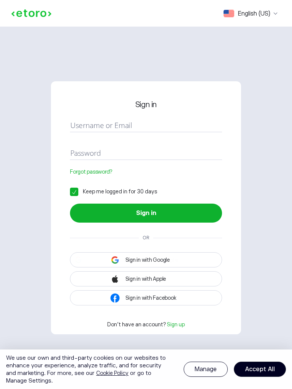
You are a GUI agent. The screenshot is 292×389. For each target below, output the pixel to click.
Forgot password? (91, 172)
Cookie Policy (112, 373)
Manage (206, 369)
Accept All (260, 369)
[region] (146, 369)
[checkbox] (113, 191)
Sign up (176, 324)
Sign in (146, 213)
